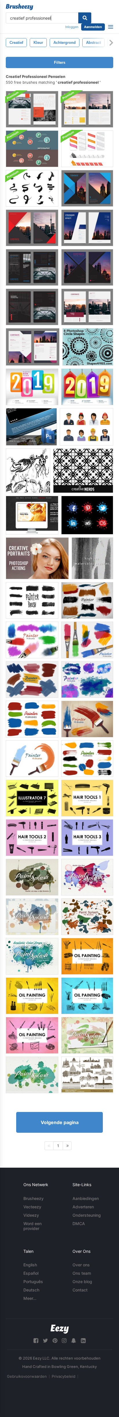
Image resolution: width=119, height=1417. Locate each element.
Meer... (29, 1298)
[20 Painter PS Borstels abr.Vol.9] (87, 640)
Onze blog (82, 1281)
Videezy (31, 1215)
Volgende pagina (60, 1122)
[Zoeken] (84, 17)
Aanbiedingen (85, 1198)
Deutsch (31, 1289)
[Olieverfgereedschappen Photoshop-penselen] (32, 995)
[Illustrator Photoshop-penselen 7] (32, 798)
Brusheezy (33, 1198)
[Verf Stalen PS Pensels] (87, 758)
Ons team (81, 1273)
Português (33, 1281)
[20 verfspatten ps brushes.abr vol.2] (87, 1035)
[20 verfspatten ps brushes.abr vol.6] (87, 877)
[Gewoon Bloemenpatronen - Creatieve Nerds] (83, 470)
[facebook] (36, 1340)
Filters (59, 62)
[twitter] (45, 1340)
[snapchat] (73, 1340)
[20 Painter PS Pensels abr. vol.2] (32, 758)
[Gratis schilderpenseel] (32, 600)
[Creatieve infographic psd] (32, 148)
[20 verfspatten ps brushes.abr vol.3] (32, 1075)
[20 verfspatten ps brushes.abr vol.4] (32, 916)
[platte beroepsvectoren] (86, 427)
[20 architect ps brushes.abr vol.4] (87, 1075)
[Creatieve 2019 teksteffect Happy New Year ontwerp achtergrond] (32, 387)
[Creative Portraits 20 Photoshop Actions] (37, 558)
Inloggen (71, 27)
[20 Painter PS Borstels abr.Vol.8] (87, 600)
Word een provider (32, 1226)
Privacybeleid (63, 1376)
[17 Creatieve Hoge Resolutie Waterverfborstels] (92, 558)
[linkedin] (83, 1340)
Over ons (81, 1264)
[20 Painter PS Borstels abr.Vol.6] (32, 640)
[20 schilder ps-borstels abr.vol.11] (87, 679)
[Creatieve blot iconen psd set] (87, 515)
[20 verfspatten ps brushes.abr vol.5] (32, 877)
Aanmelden (93, 27)
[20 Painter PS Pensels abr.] (87, 719)
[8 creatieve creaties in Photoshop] (87, 347)
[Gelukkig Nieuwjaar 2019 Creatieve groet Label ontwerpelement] (87, 387)
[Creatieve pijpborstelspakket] (32, 188)
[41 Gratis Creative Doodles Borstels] (28, 470)
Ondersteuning (86, 1215)
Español (30, 1273)
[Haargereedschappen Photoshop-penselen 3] (87, 837)
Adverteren (83, 1206)
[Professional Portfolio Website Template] (31, 427)
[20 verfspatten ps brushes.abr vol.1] (87, 916)
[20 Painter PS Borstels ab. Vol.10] (32, 679)
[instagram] (64, 1340)
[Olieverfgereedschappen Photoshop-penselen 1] (87, 956)
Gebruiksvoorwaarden (27, 1376)
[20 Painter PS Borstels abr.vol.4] (32, 719)
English (30, 1264)
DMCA (78, 1223)
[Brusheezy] (19, 7)
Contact (80, 1289)
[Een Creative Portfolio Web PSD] (32, 515)
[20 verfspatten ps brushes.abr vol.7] (32, 956)
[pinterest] (55, 1340)
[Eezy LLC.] (60, 1329)
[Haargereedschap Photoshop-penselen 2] (32, 837)
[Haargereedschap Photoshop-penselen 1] (87, 798)
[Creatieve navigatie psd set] (87, 148)
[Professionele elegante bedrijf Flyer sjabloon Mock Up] (32, 109)
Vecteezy (32, 1206)
